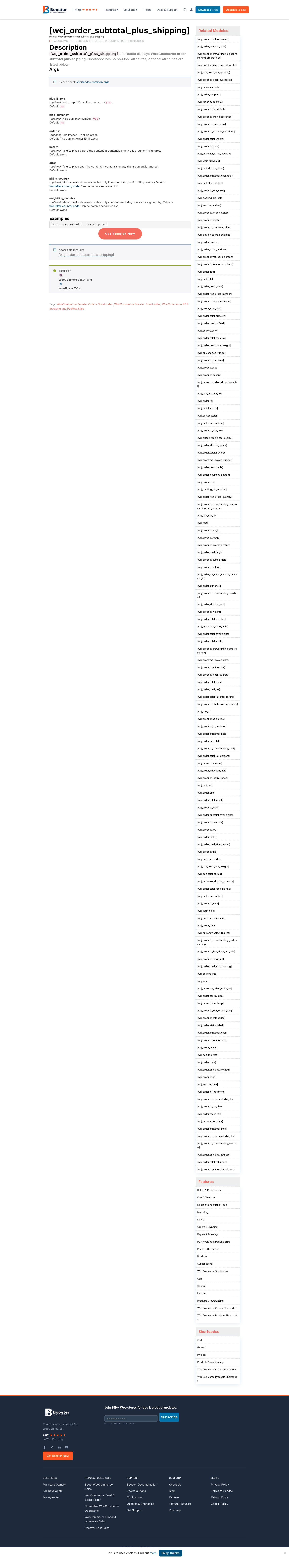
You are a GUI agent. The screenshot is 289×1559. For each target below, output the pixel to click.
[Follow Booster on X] (52, 1447)
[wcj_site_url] (204, 711)
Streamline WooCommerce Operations (102, 1508)
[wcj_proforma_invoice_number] (214, 460)
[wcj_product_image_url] (210, 959)
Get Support (134, 1510)
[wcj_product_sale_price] (211, 718)
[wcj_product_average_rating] (213, 545)
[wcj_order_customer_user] (212, 1032)
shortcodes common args (92, 82)
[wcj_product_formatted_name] (214, 301)
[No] (284, 1553)
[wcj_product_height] (208, 220)
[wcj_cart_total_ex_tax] (209, 873)
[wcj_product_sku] (207, 829)
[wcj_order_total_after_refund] (213, 844)
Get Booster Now (120, 233)
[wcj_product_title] (207, 851)
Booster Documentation (142, 1484)
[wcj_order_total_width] (210, 641)
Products (202, 1256)
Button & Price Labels (209, 1190)
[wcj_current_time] (207, 973)
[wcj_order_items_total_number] (214, 293)
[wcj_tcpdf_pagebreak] (210, 101)
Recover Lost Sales (97, 1528)
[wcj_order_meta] (206, 837)
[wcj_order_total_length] (210, 800)
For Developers (53, 1491)
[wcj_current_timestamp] (210, 1003)
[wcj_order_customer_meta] (212, 1128)
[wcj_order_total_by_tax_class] (213, 633)
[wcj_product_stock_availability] (214, 79)
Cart (199, 1278)
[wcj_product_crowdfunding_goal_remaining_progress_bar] (217, 55)
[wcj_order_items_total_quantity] (214, 496)
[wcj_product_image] (208, 537)
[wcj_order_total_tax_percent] (213, 755)
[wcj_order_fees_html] (209, 308)
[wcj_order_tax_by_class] (211, 995)
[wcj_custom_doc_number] (211, 352)
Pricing (147, 9)
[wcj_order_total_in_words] (211, 452)
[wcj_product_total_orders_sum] (214, 1010)
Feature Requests (180, 1503)
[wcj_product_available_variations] (216, 131)
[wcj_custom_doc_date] (210, 1121)
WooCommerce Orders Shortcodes (78, 41)
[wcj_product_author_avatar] (212, 39)
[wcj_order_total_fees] (209, 682)
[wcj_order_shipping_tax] (211, 604)
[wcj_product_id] (206, 482)
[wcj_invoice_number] (209, 205)
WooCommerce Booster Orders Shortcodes (85, 304)
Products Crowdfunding (210, 1300)
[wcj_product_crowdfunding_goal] (216, 748)
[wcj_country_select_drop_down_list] (217, 65)
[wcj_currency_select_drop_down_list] (217, 384)
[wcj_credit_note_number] (211, 918)
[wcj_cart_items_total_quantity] (213, 72)
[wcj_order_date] (206, 1062)
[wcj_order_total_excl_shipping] (214, 966)
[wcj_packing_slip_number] (212, 489)
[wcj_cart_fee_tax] (207, 515)
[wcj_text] (202, 522)
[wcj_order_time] (206, 792)
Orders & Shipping (207, 1226)
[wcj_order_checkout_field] (212, 770)
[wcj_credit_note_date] (209, 859)
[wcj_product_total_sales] (211, 190)
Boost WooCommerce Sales (99, 1487)
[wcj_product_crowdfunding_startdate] (217, 1145)
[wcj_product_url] (206, 1077)
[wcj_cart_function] (207, 408)
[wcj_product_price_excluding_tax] (216, 1136)
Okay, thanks (171, 1553)
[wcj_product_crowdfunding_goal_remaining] (217, 942)
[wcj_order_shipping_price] (212, 445)
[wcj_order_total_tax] (208, 689)
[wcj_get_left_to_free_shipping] (214, 234)
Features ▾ (111, 9)
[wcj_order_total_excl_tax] (211, 619)
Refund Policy (220, 1497)
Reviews (174, 1497)
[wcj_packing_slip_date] (210, 197)
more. (153, 1553)
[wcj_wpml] (203, 981)
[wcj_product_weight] (209, 611)
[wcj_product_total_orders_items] (215, 264)
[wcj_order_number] (208, 242)
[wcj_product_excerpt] (209, 375)
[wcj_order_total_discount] (211, 315)
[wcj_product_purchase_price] (214, 227)
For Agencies (51, 1497)
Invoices (202, 1293)
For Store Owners (54, 1484)
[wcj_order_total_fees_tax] (211, 338)
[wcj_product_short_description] (214, 116)
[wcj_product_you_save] (210, 360)
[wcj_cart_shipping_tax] (210, 183)
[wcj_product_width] (208, 807)
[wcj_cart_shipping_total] (210, 168)
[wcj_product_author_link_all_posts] (216, 1169)
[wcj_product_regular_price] (212, 777)
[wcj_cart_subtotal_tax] (209, 393)
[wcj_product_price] (208, 146)
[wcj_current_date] (207, 330)
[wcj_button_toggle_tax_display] (214, 437)
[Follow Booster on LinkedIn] (59, 1447)
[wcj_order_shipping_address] (213, 1154)
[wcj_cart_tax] (204, 785)
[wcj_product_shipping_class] (213, 212)
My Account (134, 1497)
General (201, 1286)
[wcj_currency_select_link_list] (213, 932)
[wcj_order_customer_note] (212, 733)
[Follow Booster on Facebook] (44, 1447)
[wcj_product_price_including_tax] (215, 1099)
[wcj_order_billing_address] (212, 249)
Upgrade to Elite (236, 9)
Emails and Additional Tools (212, 1204)
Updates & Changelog (140, 1503)
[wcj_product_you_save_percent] (215, 256)
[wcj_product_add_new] (210, 430)
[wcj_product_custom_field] (212, 559)
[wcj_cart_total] (205, 279)
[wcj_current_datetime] (209, 763)
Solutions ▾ (130, 9)
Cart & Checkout (206, 1197)
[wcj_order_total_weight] (210, 138)
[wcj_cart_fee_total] (208, 1054)
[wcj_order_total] (206, 925)
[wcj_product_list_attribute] (211, 109)
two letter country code (64, 186)
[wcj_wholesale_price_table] (212, 626)
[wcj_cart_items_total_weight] (213, 866)
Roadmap (175, 1510)
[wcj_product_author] (209, 567)
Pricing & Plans (136, 1491)
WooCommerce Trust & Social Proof (100, 1497)
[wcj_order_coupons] (209, 94)
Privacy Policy (220, 1484)
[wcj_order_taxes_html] (209, 1114)
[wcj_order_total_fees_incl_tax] (214, 888)
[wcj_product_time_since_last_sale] (216, 951)
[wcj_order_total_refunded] (212, 1162)
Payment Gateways (207, 1234)
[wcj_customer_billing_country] (214, 153)
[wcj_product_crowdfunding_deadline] (217, 595)
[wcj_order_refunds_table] (211, 46)
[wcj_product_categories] (211, 1017)
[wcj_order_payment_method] (213, 474)
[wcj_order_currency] (209, 585)
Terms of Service (222, 1491)
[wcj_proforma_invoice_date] (213, 660)
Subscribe (169, 1417)
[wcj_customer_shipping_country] (215, 881)
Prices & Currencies (208, 1249)
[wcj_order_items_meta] (210, 286)
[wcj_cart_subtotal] (207, 415)
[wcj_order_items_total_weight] (214, 345)
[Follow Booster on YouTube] (66, 1447)
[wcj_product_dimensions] (211, 124)
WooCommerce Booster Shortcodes (137, 304)
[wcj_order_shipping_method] (213, 1069)
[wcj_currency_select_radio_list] (214, 988)
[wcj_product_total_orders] (212, 1040)
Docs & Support (167, 9)
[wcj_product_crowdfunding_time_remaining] (217, 650)
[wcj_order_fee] (206, 271)
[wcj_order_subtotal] (208, 741)
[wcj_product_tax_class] (210, 1106)
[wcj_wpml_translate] (208, 160)
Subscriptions (204, 1263)
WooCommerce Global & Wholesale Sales (100, 1519)
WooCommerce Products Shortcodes (217, 1317)
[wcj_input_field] (206, 910)
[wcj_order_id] (205, 400)
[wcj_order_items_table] (210, 467)
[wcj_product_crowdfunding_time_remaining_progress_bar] (217, 506)
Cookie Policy (219, 1503)
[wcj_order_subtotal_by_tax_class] (215, 814)
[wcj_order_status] (207, 1047)
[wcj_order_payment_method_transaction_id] (217, 576)
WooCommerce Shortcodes (124, 41)
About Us (175, 1484)
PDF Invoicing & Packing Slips (213, 1241)
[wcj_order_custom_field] (211, 323)
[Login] (191, 9)
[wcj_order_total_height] (210, 552)
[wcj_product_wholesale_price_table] (217, 704)
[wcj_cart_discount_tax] (210, 896)
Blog (172, 1491)
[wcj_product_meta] (208, 903)
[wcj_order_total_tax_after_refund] (216, 696)
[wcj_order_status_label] (210, 1025)
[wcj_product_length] (208, 530)
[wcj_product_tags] (207, 367)
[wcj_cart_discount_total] (210, 423)
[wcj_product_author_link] (211, 667)
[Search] (185, 9)
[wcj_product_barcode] (210, 822)
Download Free (208, 9)
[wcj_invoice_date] (207, 1084)
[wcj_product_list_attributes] (212, 726)
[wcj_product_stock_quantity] (213, 674)
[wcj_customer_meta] (208, 87)
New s (200, 1219)
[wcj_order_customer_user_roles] (215, 175)
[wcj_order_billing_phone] (211, 1091)
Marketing (202, 1212)
